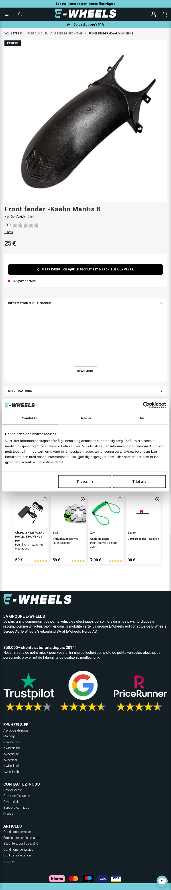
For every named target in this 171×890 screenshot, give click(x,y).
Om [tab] (141, 418)
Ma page (9, 736)
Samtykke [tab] (29, 418)
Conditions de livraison (19, 849)
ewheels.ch (11, 772)
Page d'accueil (37, 33)
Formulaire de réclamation (21, 838)
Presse (8, 813)
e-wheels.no (11, 748)
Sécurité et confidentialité (20, 843)
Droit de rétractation (17, 855)
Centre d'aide (12, 802)
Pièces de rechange (68, 33)
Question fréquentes (17, 796)
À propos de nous (15, 730)
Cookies (9, 861)
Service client (12, 790)
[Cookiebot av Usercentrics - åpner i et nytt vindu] (146, 405)
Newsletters (11, 742)
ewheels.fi (10, 760)
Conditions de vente (17, 832)
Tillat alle (139, 481)
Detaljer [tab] (85, 418)
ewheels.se (11, 754)
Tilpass (82, 481)
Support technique (16, 807)
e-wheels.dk (11, 766)
